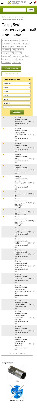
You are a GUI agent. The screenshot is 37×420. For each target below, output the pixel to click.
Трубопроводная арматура (16, 17)
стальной (25, 40)
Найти (30, 10)
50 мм (14, 59)
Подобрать (17, 112)
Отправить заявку (11, 68)
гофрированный (7, 53)
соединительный (18, 50)
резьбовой (25, 56)
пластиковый (6, 56)
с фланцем (5, 59)
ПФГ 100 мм (6, 62)
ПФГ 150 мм (16, 62)
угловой (18, 53)
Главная (4, 17)
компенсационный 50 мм (10, 40)
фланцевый (6, 43)
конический (6, 50)
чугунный (26, 43)
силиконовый (21, 46)
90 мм (20, 59)
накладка (16, 56)
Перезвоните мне (11, 74)
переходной (16, 43)
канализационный (8, 46)
